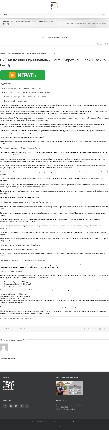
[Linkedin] (100, 329)
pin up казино (52, 207)
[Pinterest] (92, 329)
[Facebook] (85, 329)
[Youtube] (11, 406)
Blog (72, 23)
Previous (100, 44)
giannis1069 (5, 318)
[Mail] (104, 329)
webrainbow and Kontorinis (69, 422)
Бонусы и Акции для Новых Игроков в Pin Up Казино (25, 97)
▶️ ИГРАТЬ (22, 75)
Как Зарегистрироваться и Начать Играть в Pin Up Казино (27, 93)
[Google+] (96, 329)
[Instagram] (16, 406)
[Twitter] (88, 329)
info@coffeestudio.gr (68, 409)
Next (106, 44)
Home (67, 23)
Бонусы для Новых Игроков (15, 101)
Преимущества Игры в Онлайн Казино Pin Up (22, 88)
